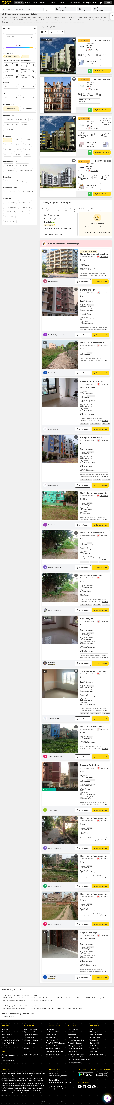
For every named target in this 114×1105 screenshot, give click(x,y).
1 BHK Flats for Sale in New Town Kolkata (14, 998)
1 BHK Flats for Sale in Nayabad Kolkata (69, 998)
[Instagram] (94, 1086)
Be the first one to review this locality (97, 232)
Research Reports (96, 1037)
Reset (34, 28)
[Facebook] (80, 1086)
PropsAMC (27, 1051)
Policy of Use (6, 1058)
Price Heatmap (73, 1029)
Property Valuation (74, 1032)
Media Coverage (7, 1035)
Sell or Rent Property (90, 2)
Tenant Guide (94, 1048)
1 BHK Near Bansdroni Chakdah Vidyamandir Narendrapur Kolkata (70, 1008)
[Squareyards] (6, 3)
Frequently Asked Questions (11, 1040)
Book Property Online (31, 1054)
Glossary (93, 1032)
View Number (84, 281)
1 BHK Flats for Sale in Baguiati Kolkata (97, 998)
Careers (4, 1032)
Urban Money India (30, 1037)
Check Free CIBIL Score (76, 1054)
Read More (6, 22)
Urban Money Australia (31, 1040)
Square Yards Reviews (9, 1043)
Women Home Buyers (97, 1054)
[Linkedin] (84, 1086)
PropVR (26, 1048)
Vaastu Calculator (73, 1037)
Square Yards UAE (30, 1032)
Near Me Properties (100, 9)
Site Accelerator (51, 1040)
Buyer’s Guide (94, 1043)
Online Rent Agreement (75, 1048)
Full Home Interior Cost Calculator (79, 1060)
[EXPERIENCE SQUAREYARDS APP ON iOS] (101, 1076)
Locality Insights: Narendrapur (56, 203)
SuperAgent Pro (51, 1057)
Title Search (72, 1035)
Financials (5, 1037)
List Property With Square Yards (56, 1032)
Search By (48, 9)
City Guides (94, 1040)
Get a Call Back (103, 71)
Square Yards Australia (31, 1035)
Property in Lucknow (8, 1016)
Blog (91, 1029)
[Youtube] (89, 1086)
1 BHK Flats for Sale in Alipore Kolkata (13, 1000)
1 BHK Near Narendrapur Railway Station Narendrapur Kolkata (42, 1008)
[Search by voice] (31, 36)
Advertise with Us (51, 1046)
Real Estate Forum (96, 1035)
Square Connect (51, 1035)
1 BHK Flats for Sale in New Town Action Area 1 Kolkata (42, 998)
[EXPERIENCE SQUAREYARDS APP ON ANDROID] (86, 1076)
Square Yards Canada (31, 1029)
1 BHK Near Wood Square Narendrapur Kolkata (15, 1008)
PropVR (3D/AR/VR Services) (55, 1043)
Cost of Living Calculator (76, 1040)
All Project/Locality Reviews (77, 1046)
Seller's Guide (94, 1046)
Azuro (26, 1046)
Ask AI (21, 45)
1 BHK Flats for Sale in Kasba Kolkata (40, 1000)
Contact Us (5, 1046)
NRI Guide (93, 1051)
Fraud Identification (8, 1060)
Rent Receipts (72, 1051)
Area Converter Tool (74, 1062)
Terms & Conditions (8, 1055)
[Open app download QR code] (112, 16)
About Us (5, 1029)
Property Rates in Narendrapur (53, 234)
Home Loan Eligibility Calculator (78, 1057)
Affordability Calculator (75, 1043)
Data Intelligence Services (54, 1051)
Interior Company (29, 1043)
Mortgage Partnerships (53, 1054)
